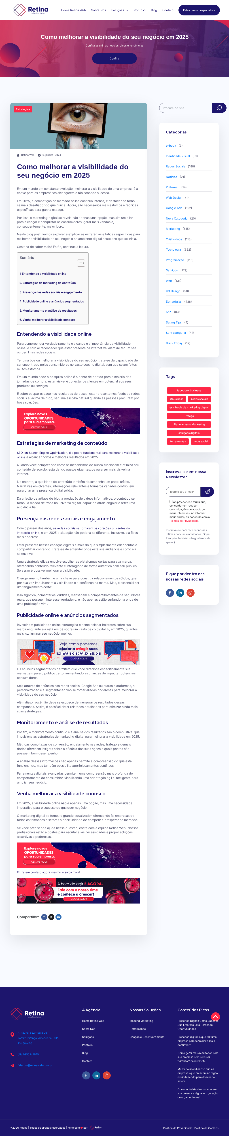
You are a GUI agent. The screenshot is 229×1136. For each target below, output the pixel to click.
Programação (175, 260)
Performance (138, 1028)
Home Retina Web (73, 10)
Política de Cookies (206, 1128)
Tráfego (189, 416)
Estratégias (174, 301)
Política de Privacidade (184, 520)
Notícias (171, 177)
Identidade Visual (178, 156)
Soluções (118, 10)
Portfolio (140, 10)
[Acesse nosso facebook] (170, 593)
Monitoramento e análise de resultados (50, 310)
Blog (154, 10)
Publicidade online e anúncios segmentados (53, 301)
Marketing (173, 228)
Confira (114, 58)
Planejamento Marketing (189, 424)
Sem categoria (176, 332)
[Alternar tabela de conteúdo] (79, 263)
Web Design (174, 197)
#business (176, 399)
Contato (168, 10)
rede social (201, 441)
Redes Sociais (175, 166)
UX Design (173, 291)
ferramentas (178, 441)
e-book (171, 145)
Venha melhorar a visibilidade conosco (49, 319)
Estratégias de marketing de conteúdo (49, 283)
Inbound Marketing (141, 1020)
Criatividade (174, 239)
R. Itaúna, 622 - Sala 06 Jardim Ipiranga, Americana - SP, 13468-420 (38, 1038)
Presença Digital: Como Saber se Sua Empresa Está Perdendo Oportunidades (198, 1024)
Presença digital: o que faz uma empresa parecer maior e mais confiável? (197, 1041)
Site (168, 312)
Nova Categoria (176, 218)
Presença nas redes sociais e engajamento (52, 292)
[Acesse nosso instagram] (191, 593)
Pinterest (172, 187)
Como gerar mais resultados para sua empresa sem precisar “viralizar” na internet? (198, 1057)
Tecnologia (173, 249)
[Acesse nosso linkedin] (180, 593)
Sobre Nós (98, 10)
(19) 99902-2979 (28, 1054)
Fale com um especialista (199, 10)
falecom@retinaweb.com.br (35, 1065)
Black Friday (174, 343)
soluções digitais (188, 433)
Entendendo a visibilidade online (44, 273)
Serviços (172, 270)
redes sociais (199, 399)
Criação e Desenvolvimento (147, 1037)
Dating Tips (174, 322)
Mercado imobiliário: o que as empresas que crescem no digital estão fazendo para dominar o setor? (198, 1075)
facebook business (189, 390)
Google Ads (174, 208)
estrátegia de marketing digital (189, 407)
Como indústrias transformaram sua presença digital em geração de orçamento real (198, 1093)
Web (169, 281)
